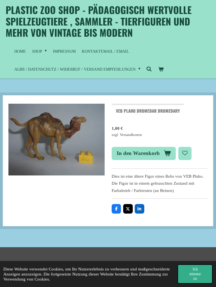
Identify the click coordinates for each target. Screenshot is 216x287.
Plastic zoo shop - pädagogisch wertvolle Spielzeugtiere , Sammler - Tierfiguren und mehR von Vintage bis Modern (99, 21)
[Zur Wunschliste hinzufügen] (185, 153)
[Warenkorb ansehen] (161, 69)
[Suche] (149, 69)
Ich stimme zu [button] (195, 273)
